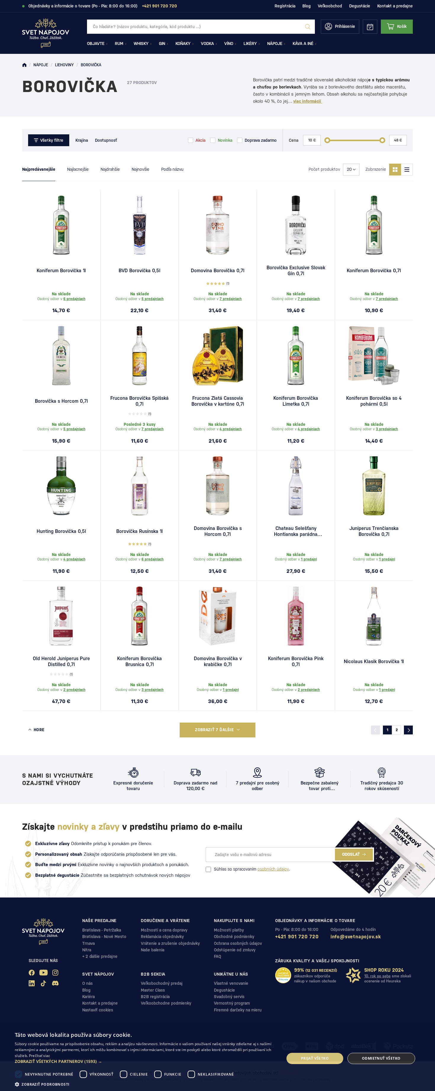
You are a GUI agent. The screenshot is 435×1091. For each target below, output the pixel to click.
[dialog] (217, 1058)
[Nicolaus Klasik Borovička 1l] (374, 616)
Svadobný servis (229, 996)
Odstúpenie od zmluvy (234, 949)
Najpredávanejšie (38, 169)
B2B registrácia (155, 996)
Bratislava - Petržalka (101, 930)
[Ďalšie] (408, 730)
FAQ (217, 956)
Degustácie (359, 6)
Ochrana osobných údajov (238, 943)
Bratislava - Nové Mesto (104, 936)
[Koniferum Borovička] (374, 225)
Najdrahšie (110, 169)
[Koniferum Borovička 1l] (61, 225)
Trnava (88, 943)
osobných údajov (273, 869)
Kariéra (88, 996)
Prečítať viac (39, 1055)
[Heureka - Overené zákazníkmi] (283, 975)
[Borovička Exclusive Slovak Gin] (296, 225)
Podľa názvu (172, 169)
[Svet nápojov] (24, 65)
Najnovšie (140, 169)
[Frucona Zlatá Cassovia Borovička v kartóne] (218, 355)
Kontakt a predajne (395, 6)
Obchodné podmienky (234, 936)
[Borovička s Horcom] (61, 355)
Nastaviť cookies (97, 1010)
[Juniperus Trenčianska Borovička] (374, 485)
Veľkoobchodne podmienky (166, 1003)
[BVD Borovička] (139, 225)
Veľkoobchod (330, 6)
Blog (306, 6)
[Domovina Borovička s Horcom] (218, 485)
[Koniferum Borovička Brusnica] (139, 616)
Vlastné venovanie (231, 983)
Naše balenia (152, 949)
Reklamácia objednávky (162, 936)
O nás (87, 983)
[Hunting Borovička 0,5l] (61, 485)
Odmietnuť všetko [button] (381, 1058)
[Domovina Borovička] (218, 225)
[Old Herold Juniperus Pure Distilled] (61, 616)
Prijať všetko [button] (315, 1058)
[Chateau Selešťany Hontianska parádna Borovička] (296, 485)
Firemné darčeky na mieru (238, 1010)
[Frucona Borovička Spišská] (139, 355)
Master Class (153, 990)
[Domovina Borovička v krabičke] (218, 616)
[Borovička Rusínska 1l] (139, 485)
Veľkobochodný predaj (162, 983)
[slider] (327, 140)
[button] (145, 1061)
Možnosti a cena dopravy (164, 930)
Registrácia (285, 6)
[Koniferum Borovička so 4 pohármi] (374, 355)
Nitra (86, 949)
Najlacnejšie (78, 169)
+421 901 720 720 (297, 936)
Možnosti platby (229, 930)
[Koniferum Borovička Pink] (296, 616)
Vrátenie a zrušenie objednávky (170, 943)
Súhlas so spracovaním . (252, 869)
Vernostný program (232, 1003)
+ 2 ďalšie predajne (99, 956)
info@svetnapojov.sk (356, 936)
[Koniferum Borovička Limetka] (296, 355)
